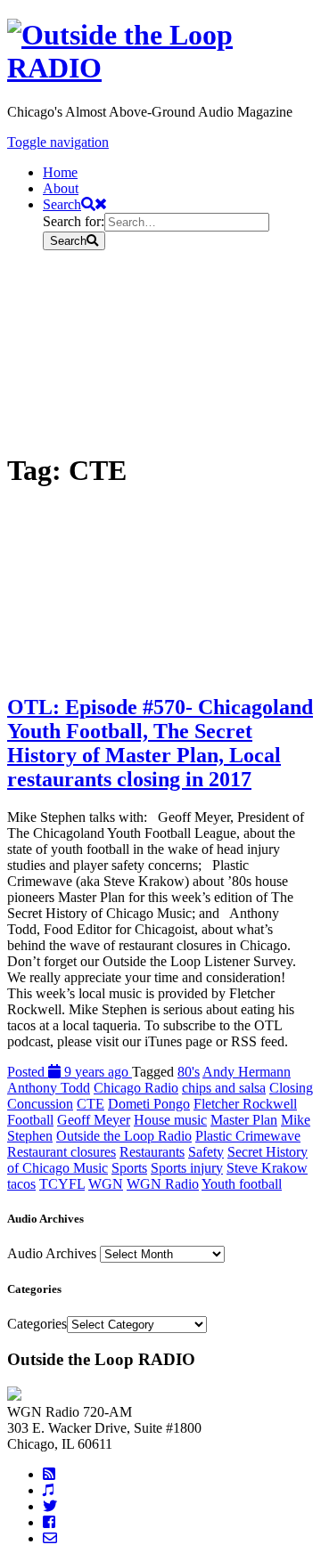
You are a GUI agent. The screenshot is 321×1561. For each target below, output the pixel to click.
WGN (105, 1183)
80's (188, 1071)
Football (30, 1119)
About (60, 188)
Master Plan (243, 1119)
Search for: (73, 221)
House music (170, 1119)
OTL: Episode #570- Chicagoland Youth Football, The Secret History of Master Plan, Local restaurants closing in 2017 (160, 743)
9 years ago (69, 1071)
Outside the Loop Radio (124, 1135)
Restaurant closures (61, 1151)
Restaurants (152, 1151)
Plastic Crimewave (247, 1135)
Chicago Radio (136, 1087)
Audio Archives (51, 1253)
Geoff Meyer (93, 1119)
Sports (129, 1167)
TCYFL (62, 1183)
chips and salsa (224, 1087)
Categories (37, 1323)
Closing (291, 1087)
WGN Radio (163, 1183)
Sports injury (187, 1167)
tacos (21, 1183)
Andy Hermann (246, 1071)
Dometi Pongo (149, 1103)
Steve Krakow (267, 1167)
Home (60, 172)
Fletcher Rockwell (245, 1103)
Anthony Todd (48, 1087)
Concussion (40, 1103)
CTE (90, 1103)
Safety (206, 1151)
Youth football (242, 1183)
